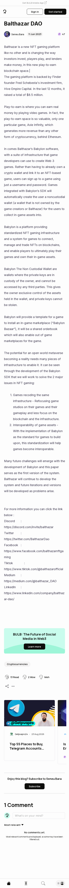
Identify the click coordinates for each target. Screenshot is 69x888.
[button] (34, 3)
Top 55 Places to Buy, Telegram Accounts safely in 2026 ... (26, 746)
